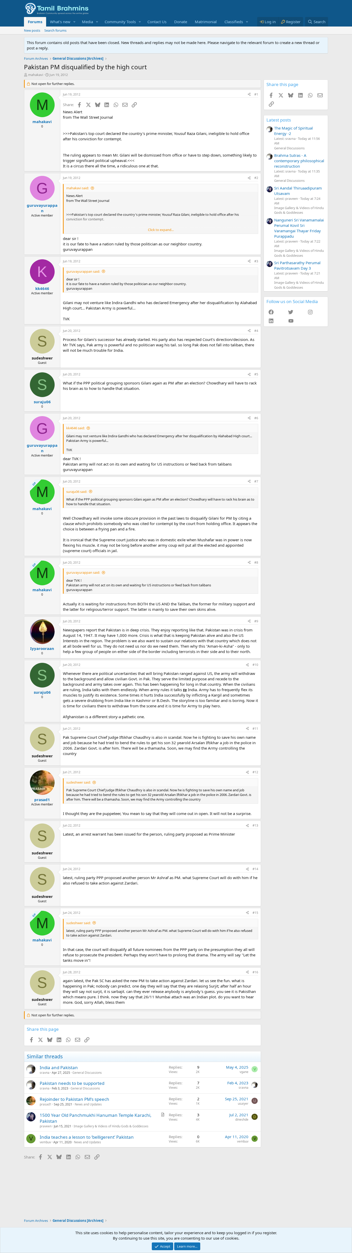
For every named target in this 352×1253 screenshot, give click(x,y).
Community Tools (120, 21)
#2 (256, 178)
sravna (44, 1072)
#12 (255, 772)
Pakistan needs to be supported (72, 1083)
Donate (180, 21)
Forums (35, 21)
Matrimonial (206, 21)
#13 (255, 825)
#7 (256, 481)
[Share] (249, 95)
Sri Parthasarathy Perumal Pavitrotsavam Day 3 (297, 265)
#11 (255, 728)
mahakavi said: (77, 188)
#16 (255, 972)
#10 (255, 665)
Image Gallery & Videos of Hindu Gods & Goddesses (111, 1126)
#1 (256, 94)
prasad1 (46, 1104)
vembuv (45, 1142)
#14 (255, 869)
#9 (256, 621)
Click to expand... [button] (161, 229)
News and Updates (88, 1104)
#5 (256, 374)
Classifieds (233, 21)
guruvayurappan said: (83, 271)
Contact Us (156, 21)
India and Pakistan (59, 1067)
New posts (32, 30)
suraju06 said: (76, 491)
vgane (244, 1072)
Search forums (55, 30)
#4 (256, 331)
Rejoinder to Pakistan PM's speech (74, 1099)
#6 (256, 418)
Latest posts (278, 120)
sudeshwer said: (78, 782)
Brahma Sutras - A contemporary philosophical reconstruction (299, 161)
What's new (60, 21)
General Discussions (87, 1072)
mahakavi (35, 74)
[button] (74, 22)
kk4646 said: (75, 428)
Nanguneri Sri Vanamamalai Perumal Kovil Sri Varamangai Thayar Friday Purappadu (299, 228)
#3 (256, 261)
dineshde (241, 1119)
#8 (256, 562)
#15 (255, 913)
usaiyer (243, 1103)
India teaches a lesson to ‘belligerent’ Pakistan (87, 1137)
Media (87, 21)
